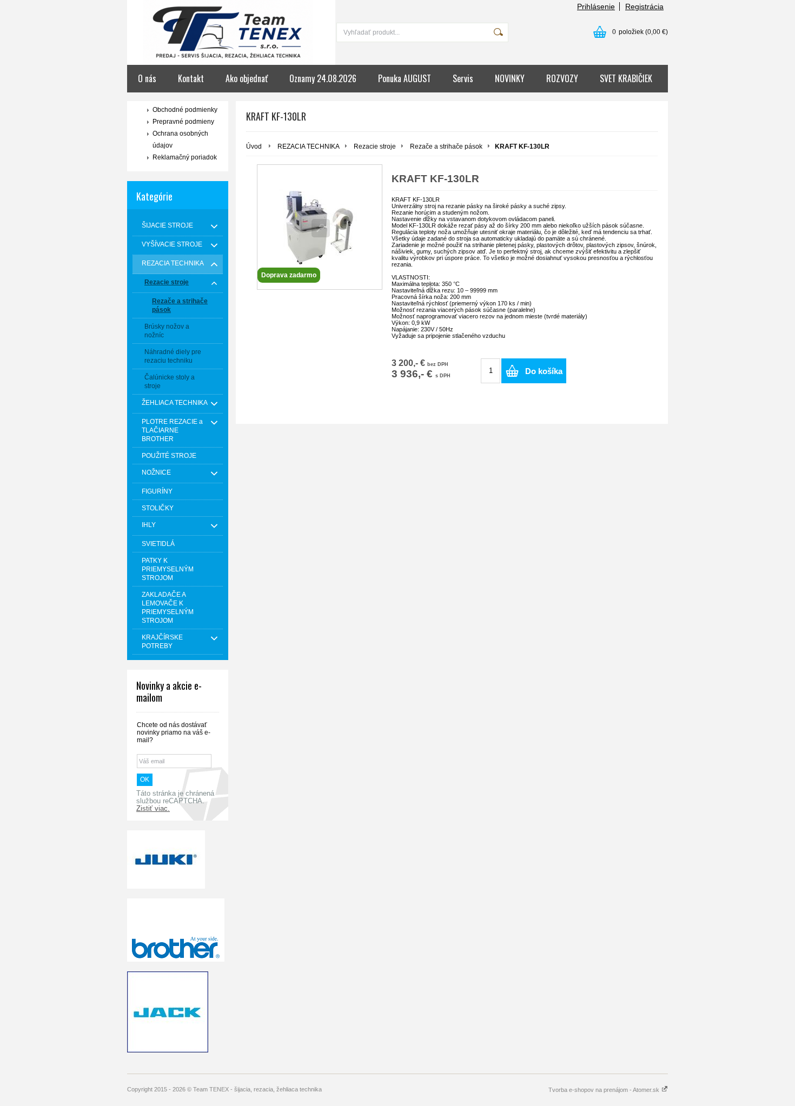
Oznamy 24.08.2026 (322, 78)
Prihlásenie (596, 6)
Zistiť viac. (153, 808)
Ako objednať (247, 78)
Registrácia (644, 6)
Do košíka (543, 371)
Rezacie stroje (375, 146)
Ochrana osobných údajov (180, 139)
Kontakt (191, 78)
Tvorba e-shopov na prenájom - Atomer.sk (604, 1090)
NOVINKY (510, 78)
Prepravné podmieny (183, 121)
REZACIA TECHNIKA (308, 146)
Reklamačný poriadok (185, 157)
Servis (463, 78)
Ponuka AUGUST (404, 78)
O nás (147, 78)
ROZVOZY (562, 78)
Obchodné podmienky (185, 110)
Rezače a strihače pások (446, 146)
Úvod (254, 146)
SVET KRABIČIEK (626, 78)
